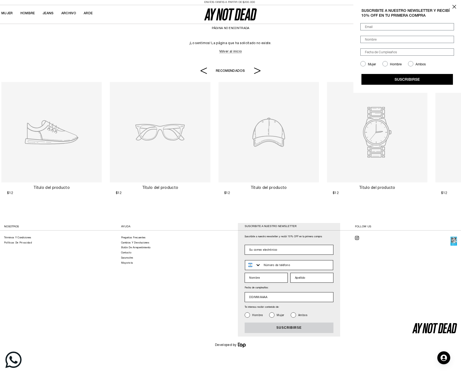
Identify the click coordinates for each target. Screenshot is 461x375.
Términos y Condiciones (17, 238)
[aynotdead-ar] (230, 14)
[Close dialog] (454, 7)
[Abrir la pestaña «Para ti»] (443, 357)
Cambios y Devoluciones (135, 243)
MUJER (7, 13)
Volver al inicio (230, 51)
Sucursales (127, 258)
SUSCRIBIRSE (289, 328)
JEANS (48, 13)
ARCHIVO (68, 13)
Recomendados (230, 70)
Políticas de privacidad (18, 243)
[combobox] (253, 265)
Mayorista (127, 263)
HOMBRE (27, 13)
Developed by (226, 345)
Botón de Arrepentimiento (136, 248)
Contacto (126, 253)
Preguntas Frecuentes (133, 238)
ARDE (88, 13)
